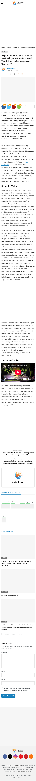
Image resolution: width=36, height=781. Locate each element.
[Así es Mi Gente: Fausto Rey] (18, 581)
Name (3, 671)
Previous (7, 634)
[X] (10, 756)
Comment (5, 652)
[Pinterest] (26, 756)
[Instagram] (15, 756)
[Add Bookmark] (32, 106)
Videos (4, 51)
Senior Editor (12, 68)
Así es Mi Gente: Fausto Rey (10, 595)
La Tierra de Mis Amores (14, 765)
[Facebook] (5, 756)
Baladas (5, 591)
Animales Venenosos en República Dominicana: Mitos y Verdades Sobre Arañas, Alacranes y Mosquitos (16, 563)
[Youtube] (21, 756)
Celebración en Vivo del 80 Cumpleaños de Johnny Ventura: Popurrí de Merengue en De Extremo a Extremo (17, 627)
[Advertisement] (18, 26)
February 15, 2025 (12, 70)
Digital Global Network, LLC (22, 772)
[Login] (33, 2)
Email (3, 680)
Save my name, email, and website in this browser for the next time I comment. (17, 689)
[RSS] (31, 756)
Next (13, 634)
